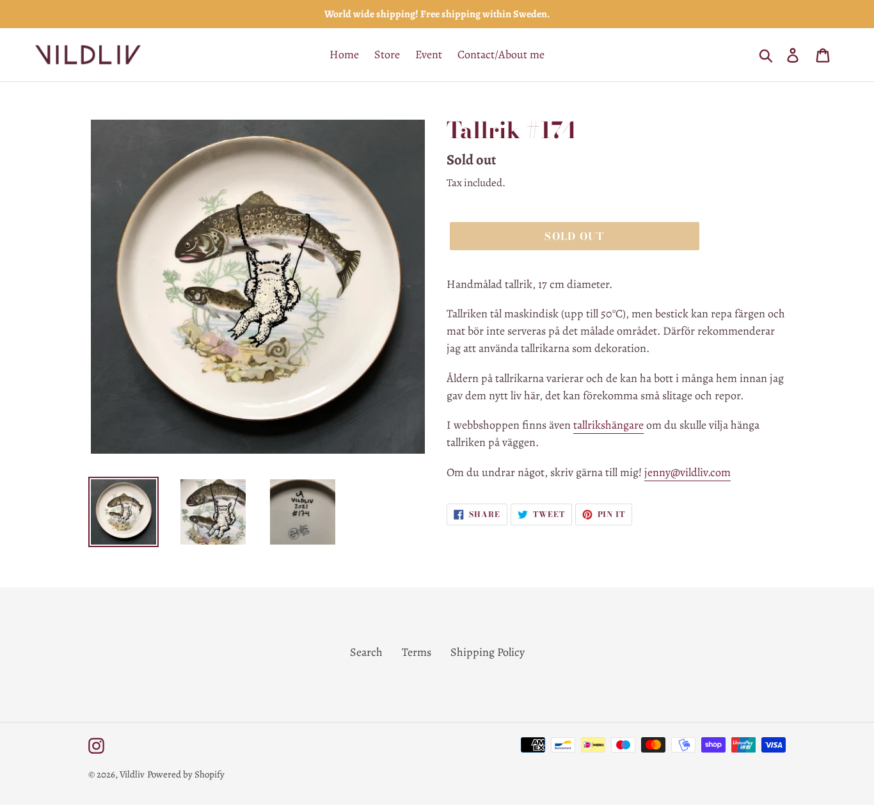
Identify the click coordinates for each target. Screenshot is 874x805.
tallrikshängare (608, 425)
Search (366, 652)
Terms (416, 652)
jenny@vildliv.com (687, 472)
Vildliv (132, 774)
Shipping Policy (487, 652)
